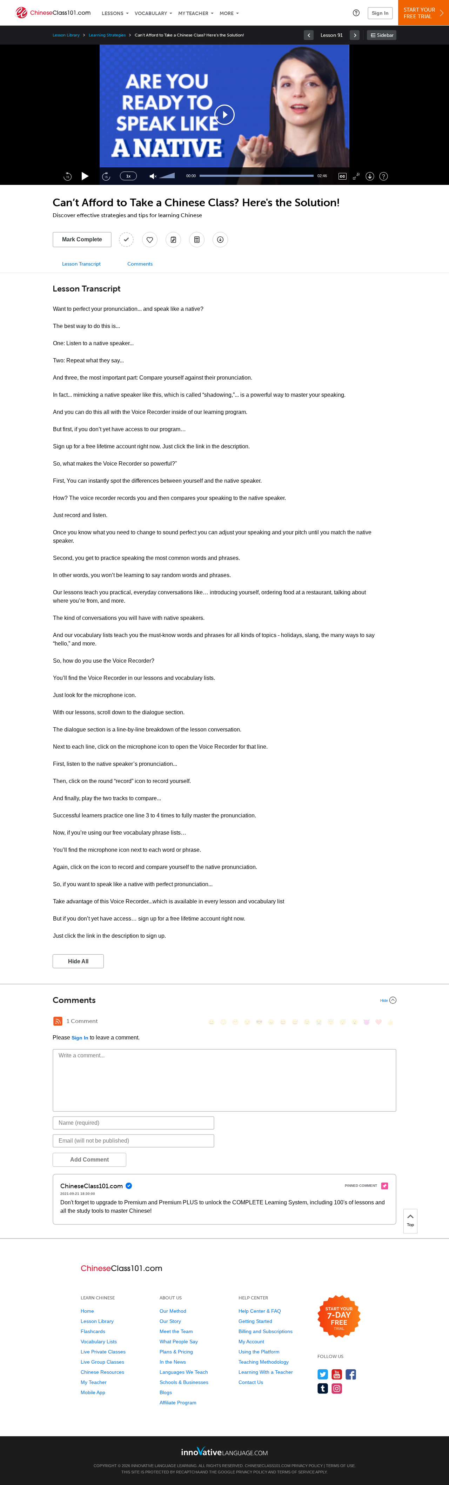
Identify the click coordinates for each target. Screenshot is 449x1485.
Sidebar (385, 35)
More (227, 13)
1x (128, 176)
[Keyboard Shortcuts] (383, 176)
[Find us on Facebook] (351, 1374)
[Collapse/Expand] (224, 1000)
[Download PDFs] (197, 239)
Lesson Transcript (81, 264)
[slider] (168, 176)
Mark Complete (82, 239)
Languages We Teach (184, 1372)
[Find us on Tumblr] (322, 1388)
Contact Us (251, 1382)
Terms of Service (296, 1472)
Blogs (166, 1392)
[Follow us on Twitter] (322, 1374)
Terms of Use (340, 1466)
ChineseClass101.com (267, 1466)
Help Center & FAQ (260, 1311)
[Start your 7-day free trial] (339, 1316)
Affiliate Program (178, 1402)
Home (87, 1311)
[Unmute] (153, 176)
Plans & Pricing (176, 1351)
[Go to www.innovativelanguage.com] (224, 1451)
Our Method (173, 1311)
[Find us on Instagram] (336, 1388)
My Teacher (193, 13)
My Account (251, 1341)
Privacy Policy (307, 1466)
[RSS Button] (58, 1021)
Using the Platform (259, 1351)
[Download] (370, 176)
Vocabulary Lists (99, 1341)
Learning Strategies (107, 35)
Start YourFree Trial (419, 13)
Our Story (170, 1321)
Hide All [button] (78, 961)
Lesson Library (66, 35)
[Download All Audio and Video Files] (220, 239)
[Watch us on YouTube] (336, 1374)
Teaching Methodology (264, 1362)
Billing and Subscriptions (266, 1331)
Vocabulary (151, 13)
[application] (224, 115)
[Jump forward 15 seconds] (106, 176)
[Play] (85, 176)
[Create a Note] (173, 239)
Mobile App (93, 1392)
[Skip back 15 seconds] (67, 176)
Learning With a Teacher (266, 1372)
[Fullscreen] (356, 176)
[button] (356, 12)
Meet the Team (176, 1331)
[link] (309, 35)
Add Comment (89, 1160)
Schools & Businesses (184, 1382)
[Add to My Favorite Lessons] (150, 239)
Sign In (380, 13)
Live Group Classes (102, 1362)
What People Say (179, 1341)
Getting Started (255, 1321)
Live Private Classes (103, 1351)
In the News (173, 1362)
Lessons (112, 13)
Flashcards (93, 1331)
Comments (140, 264)
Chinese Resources (102, 1372)
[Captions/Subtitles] (342, 176)
